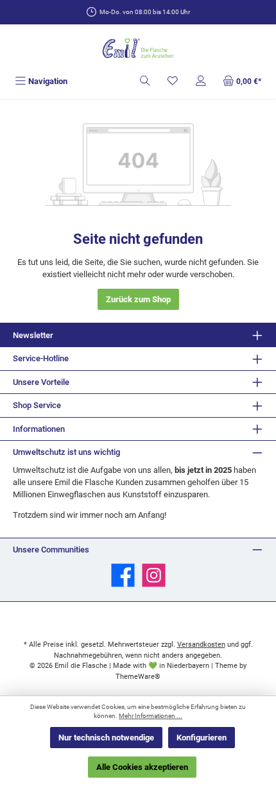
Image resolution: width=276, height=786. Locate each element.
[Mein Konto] (201, 81)
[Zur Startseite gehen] (138, 49)
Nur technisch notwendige (106, 737)
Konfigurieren (202, 737)
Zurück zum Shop (138, 299)
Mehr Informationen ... (150, 715)
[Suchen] (145, 81)
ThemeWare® (138, 676)
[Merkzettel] (173, 81)
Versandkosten (201, 644)
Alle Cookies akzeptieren (142, 767)
